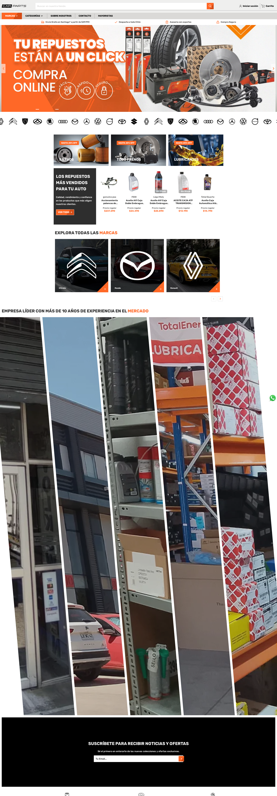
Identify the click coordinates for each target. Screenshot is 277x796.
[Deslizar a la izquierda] (3, 68)
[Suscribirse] (181, 758)
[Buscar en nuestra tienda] (210, 6)
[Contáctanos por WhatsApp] (272, 398)
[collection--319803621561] (102, 286)
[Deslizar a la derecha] (273, 68)
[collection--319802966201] (214, 286)
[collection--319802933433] (158, 286)
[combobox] (124, 6)
